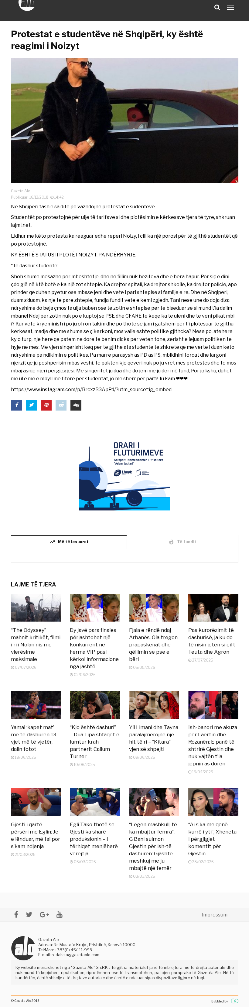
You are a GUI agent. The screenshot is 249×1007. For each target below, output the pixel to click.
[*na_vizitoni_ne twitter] (29, 914)
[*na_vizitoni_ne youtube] (59, 914)
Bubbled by (219, 1001)
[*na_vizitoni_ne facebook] (16, 914)
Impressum (214, 915)
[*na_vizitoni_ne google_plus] (44, 914)
